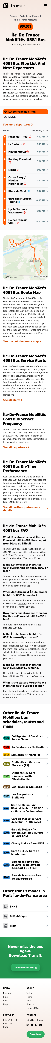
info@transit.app (35, 1020)
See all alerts (11, 400)
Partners (8, 1015)
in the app (22, 603)
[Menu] (45, 6)
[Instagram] (28, 1025)
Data (5, 1026)
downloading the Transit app (16, 585)
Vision (29, 993)
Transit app (23, 442)
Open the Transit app (13, 366)
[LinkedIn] (40, 1025)
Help (5, 1004)
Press (5, 1000)
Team (29, 996)
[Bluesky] (32, 1025)
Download (35, 1034)
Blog (5, 996)
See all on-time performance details (22, 509)
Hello (6, 988)
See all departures (15, 447)
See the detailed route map (21, 341)
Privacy (30, 1004)
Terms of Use (33, 1008)
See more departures (16, 124)
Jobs (29, 1000)
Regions (7, 993)
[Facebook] (36, 1025)
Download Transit (24, 967)
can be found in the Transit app (28, 99)
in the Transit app (37, 676)
